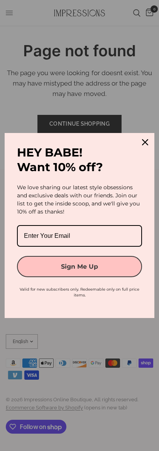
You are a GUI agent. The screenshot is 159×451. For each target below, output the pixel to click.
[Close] (145, 142)
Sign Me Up (79, 266)
